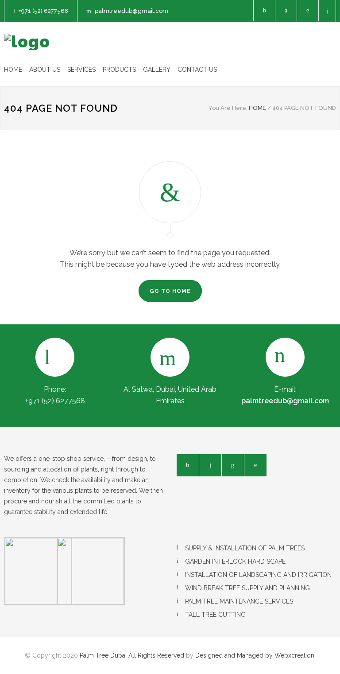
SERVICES (81, 69)
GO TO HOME (170, 291)
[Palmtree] (27, 42)
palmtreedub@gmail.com (131, 11)
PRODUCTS (119, 69)
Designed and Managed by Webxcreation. (255, 655)
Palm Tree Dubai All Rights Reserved (132, 655)
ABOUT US (44, 69)
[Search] (327, 11)
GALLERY (156, 69)
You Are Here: (228, 108)
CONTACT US (197, 69)
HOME (13, 69)
